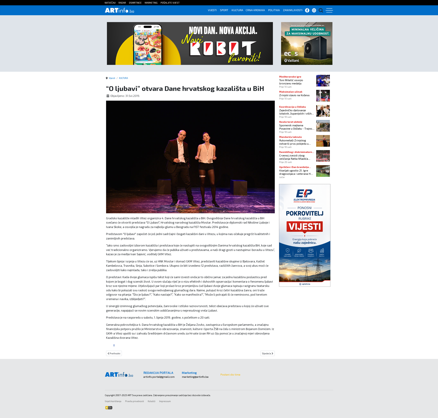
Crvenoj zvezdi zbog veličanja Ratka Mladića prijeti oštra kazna (293, 157)
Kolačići (151, 401)
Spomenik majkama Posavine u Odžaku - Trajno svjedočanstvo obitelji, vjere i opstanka (296, 127)
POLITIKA (274, 10)
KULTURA (237, 10)
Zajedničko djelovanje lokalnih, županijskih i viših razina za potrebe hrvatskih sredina (296, 112)
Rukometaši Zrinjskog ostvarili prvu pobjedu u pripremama (293, 142)
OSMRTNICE (135, 2)
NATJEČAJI (110, 2)
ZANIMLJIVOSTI (292, 10)
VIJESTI (212, 10)
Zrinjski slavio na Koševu (294, 95)
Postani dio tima (230, 374)
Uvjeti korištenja (113, 401)
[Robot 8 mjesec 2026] (190, 43)
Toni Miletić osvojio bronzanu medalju (291, 81)
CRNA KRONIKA (255, 10)
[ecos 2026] (306, 43)
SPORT (224, 10)
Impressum (165, 401)
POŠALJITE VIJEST (170, 2)
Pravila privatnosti (134, 401)
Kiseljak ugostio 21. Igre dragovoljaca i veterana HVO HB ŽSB (296, 172)
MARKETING (151, 2)
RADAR (122, 2)
